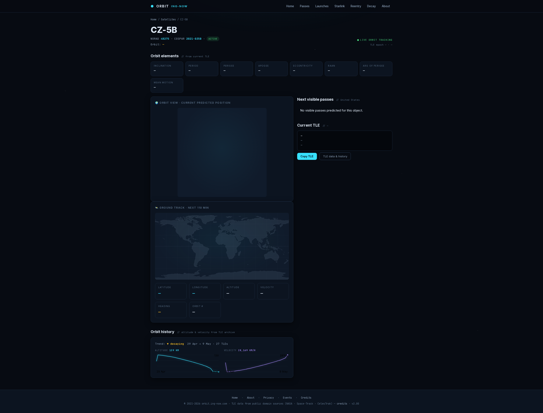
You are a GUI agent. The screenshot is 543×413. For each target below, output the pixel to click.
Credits (306, 397)
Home (290, 6)
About (386, 6)
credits (342, 403)
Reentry (356, 6)
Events (287, 397)
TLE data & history (335, 156)
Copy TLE (307, 156)
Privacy (268, 397)
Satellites (168, 19)
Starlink (339, 6)
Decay (371, 6)
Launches (322, 6)
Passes (304, 6)
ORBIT (169, 6)
